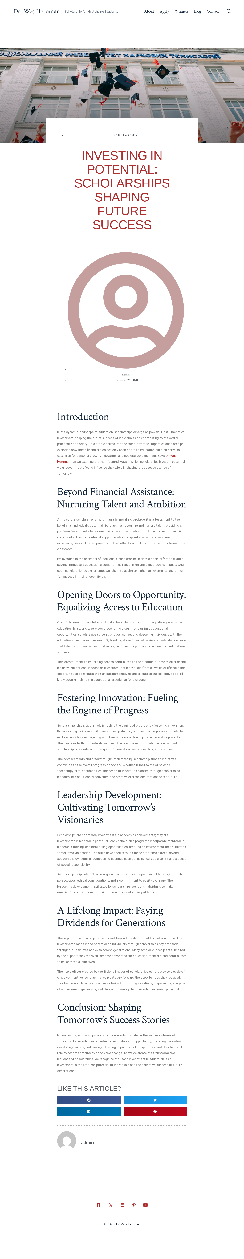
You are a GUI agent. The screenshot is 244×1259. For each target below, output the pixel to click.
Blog (197, 11)
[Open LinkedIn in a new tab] (122, 1205)
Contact (213, 11)
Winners (182, 11)
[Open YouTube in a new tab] (145, 1205)
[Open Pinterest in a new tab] (134, 1205)
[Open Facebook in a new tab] (98, 1205)
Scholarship (126, 135)
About (149, 11)
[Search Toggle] (228, 11)
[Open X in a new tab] (110, 1205)
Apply (164, 11)
